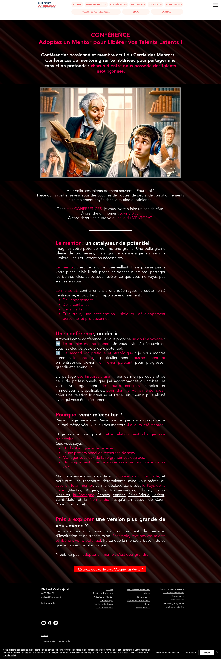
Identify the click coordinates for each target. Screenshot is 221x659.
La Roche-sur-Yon (119, 490)
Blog (147, 604)
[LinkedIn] (55, 623)
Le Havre (76, 504)
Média (147, 593)
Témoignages (106, 600)
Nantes (75, 490)
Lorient (158, 494)
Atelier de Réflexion (103, 604)
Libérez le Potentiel (175, 607)
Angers (92, 490)
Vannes (119, 494)
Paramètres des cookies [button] (167, 652)
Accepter (207, 652)
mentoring (51, 603)
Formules (179, 599)
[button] (215, 5)
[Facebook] (49, 623)
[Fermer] (217, 652)
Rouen (61, 504)
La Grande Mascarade (173, 592)
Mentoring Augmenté (173, 603)
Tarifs (172, 599)
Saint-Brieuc (138, 494)
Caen (159, 499)
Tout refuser (190, 652)
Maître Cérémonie (104, 607)
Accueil (109, 618)
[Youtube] (43, 623)
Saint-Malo (65, 499)
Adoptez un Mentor (103, 596)
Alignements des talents (138, 600)
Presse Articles (143, 607)
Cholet (145, 490)
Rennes (103, 494)
